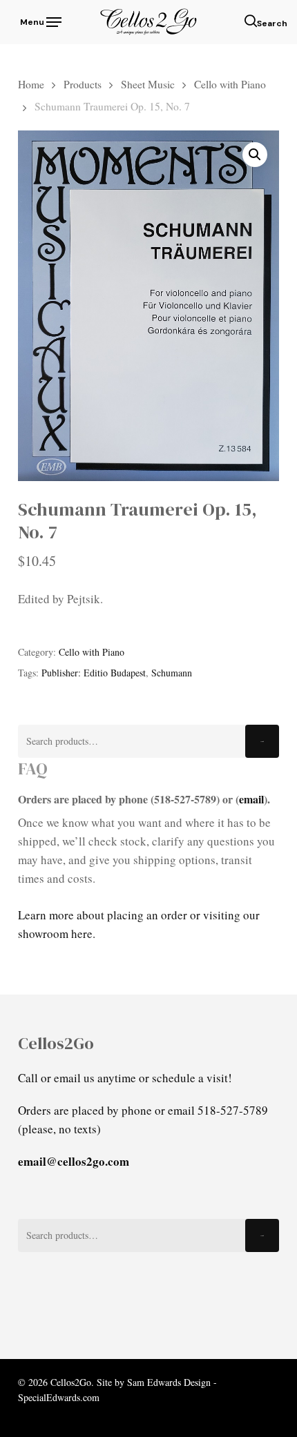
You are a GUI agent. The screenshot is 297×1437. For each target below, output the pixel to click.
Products (83, 84)
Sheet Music (148, 84)
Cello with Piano (230, 84)
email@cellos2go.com (73, 1161)
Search (262, 741)
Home (31, 84)
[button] (39, 20)
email (251, 799)
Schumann (171, 672)
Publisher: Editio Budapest (93, 672)
